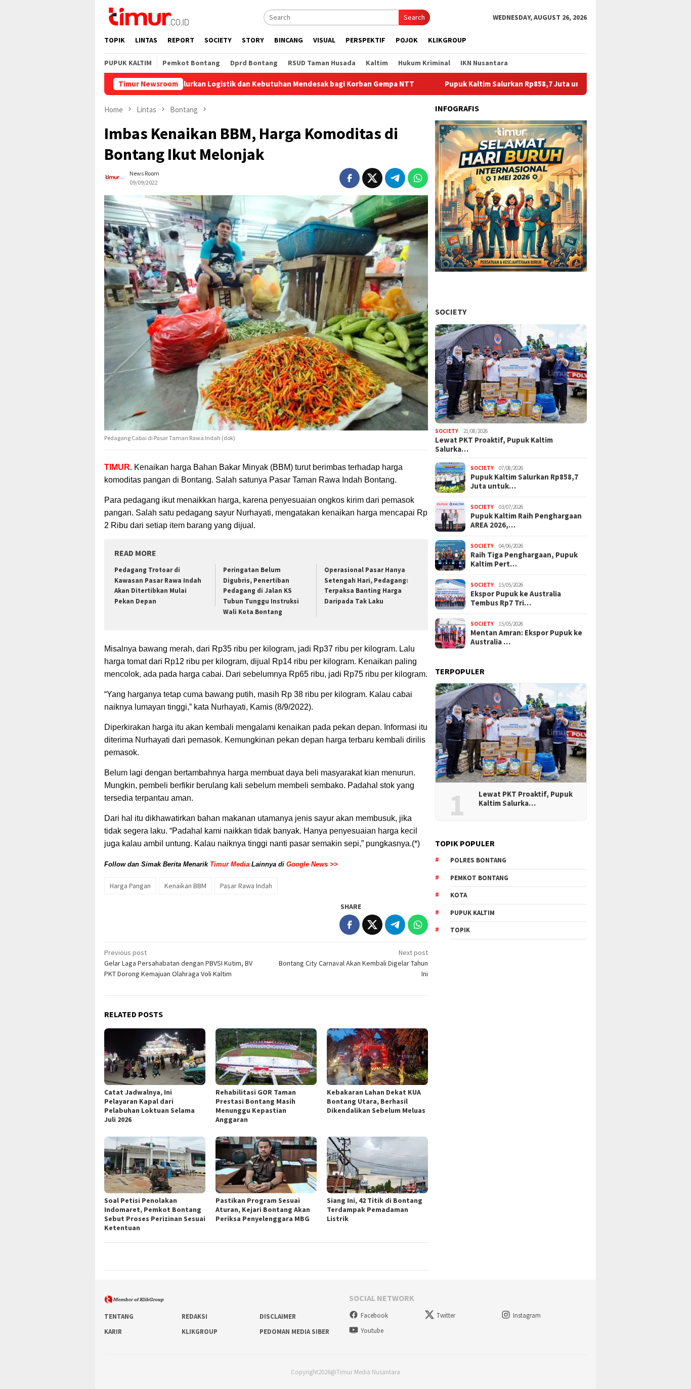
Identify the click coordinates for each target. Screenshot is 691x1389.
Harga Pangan (130, 885)
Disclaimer (278, 1316)
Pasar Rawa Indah (246, 885)
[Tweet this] (372, 178)
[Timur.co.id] (147, 16)
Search (414, 17)
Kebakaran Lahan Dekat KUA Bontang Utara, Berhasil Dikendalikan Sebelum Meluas (376, 1101)
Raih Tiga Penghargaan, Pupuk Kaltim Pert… (524, 559)
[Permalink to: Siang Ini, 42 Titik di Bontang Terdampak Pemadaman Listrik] (377, 1165)
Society (450, 312)
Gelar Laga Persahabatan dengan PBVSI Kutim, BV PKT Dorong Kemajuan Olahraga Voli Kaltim (178, 963)
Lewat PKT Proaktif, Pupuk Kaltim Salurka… (494, 445)
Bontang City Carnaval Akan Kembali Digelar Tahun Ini (353, 963)
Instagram (527, 1315)
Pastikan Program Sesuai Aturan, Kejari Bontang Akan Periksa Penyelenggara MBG (262, 1209)
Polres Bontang (478, 860)
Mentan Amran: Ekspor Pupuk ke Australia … (526, 637)
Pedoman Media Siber (294, 1331)
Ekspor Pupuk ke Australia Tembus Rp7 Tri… (515, 598)
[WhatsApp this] (418, 178)
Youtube (372, 1330)
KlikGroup (200, 1331)
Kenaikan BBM (185, 885)
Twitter (446, 1315)
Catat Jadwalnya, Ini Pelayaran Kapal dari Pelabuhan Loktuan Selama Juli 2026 (149, 1106)
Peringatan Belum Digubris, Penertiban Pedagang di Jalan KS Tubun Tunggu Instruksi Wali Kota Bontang (261, 591)
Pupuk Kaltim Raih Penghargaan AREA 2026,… (526, 520)
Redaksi (194, 1316)
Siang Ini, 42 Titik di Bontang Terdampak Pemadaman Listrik (374, 1209)
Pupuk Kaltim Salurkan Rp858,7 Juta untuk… (524, 481)
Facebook (374, 1315)
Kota (458, 895)
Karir (113, 1331)
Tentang (119, 1316)
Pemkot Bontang (479, 878)
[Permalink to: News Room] (114, 177)
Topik (460, 930)
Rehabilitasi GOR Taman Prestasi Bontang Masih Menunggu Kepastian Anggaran (255, 1106)
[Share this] (349, 178)
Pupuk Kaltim (472, 912)
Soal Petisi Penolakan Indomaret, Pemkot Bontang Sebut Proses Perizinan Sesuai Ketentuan (154, 1214)
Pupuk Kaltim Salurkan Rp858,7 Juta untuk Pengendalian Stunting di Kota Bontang (529, 84)
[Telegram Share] (395, 178)
